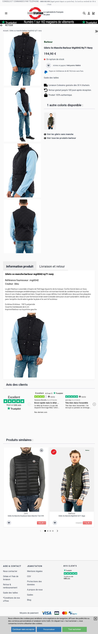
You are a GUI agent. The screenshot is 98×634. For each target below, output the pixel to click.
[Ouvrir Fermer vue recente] (96, 31)
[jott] (41, 450)
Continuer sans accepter (23, 629)
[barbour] (48, 42)
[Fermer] (95, 618)
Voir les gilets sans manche (60, 134)
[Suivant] (57, 531)
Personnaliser (49, 629)
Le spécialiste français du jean (53, 13)
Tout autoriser (74, 629)
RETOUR (9, 25)
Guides (30, 595)
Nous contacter (10, 571)
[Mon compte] (88, 13)
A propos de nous (35, 589)
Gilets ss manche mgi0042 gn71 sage (72, 516)
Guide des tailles (51, 77)
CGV (29, 576)
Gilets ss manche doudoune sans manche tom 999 (26, 516)
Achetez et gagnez (67, 65)
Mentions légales (34, 571)
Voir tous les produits (61, 138)
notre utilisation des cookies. (30, 623)
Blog (29, 600)
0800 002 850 (45, 1)
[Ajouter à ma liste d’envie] (48, 65)
